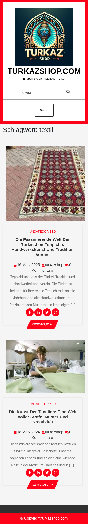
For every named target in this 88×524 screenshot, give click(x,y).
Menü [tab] (44, 110)
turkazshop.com (44, 71)
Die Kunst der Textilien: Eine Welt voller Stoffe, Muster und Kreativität (43, 417)
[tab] (72, 92)
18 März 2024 (28, 432)
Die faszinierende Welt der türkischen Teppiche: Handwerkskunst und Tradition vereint (42, 247)
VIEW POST (42, 324)
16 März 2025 (28, 265)
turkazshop (54, 265)
